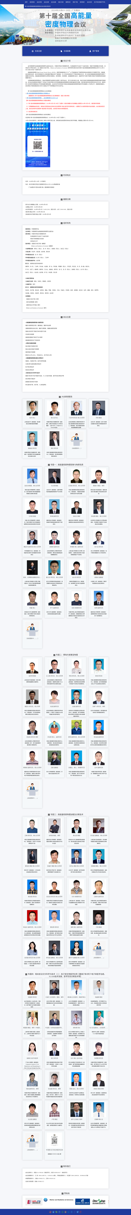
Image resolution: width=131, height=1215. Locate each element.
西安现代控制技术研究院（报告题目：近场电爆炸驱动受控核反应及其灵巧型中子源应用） (77, 1125)
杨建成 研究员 (32, 448)
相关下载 (75, 2)
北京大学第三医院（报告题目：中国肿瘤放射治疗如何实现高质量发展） (54, 1003)
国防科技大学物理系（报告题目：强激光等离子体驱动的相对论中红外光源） (54, 841)
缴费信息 (68, 2)
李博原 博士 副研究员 (76, 547)
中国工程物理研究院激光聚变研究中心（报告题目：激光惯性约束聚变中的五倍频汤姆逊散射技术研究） (98, 743)
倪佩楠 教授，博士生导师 (98, 866)
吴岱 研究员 (54, 1058)
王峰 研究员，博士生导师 (32, 835)
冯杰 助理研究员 (77, 896)
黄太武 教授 (76, 835)
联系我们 (82, 2)
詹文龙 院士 (54, 418)
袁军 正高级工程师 (76, 1119)
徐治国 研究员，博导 (54, 1089)
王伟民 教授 (32, 516)
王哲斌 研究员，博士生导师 (76, 486)
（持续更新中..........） (32, 638)
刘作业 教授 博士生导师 (76, 866)
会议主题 (46, 2)
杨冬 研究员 (54, 448)
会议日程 (39, 2)
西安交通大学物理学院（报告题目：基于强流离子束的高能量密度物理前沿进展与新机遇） (32, 491)
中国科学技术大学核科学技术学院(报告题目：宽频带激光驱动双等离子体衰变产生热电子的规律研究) (76, 681)
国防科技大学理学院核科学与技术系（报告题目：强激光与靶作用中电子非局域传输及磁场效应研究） (32, 773)
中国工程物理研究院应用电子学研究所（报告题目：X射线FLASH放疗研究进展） (54, 1064)
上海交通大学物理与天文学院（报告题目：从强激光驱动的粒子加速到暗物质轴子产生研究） (77, 552)
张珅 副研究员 (98, 608)
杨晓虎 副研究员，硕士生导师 (32, 767)
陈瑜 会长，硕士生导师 (77, 1089)
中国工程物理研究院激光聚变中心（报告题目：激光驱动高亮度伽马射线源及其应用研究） (54, 743)
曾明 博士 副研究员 (76, 927)
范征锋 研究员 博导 (32, 737)
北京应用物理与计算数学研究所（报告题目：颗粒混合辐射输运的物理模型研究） (54, 552)
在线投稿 (66, 51)
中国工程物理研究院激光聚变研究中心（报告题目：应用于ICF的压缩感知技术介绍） (32, 841)
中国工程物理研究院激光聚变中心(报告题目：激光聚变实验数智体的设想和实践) (76, 743)
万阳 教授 (99, 927)
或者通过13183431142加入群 (54, 1154)
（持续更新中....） (76, 448)
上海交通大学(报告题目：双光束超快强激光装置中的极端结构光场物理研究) (99, 841)
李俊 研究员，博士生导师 (76, 676)
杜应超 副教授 (32, 1119)
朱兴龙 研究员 (98, 547)
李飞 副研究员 (54, 608)
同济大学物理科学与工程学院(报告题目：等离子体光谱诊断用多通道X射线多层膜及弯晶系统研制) (54, 963)
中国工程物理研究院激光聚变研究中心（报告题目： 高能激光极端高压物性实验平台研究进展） (76, 491)
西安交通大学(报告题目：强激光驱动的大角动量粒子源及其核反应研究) (99, 491)
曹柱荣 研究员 (54, 927)
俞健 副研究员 (76, 706)
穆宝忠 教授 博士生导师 (32, 866)
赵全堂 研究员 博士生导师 (54, 896)
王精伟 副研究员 (99, 896)
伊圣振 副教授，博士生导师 (54, 958)
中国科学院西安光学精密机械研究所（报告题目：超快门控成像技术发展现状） (32, 902)
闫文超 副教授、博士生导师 (98, 835)
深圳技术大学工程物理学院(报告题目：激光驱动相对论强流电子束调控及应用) (76, 841)
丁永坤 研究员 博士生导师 (76, 418)
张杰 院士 (32, 418)
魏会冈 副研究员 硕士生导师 (32, 547)
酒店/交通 (60, 2)
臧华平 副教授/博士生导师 (76, 958)
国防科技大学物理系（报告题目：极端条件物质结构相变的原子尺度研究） (54, 522)
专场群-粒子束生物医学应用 (54, 1150)
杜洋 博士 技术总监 (76, 1058)
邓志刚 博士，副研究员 (54, 737)
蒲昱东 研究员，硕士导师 (32, 706)
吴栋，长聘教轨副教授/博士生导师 (33, 577)
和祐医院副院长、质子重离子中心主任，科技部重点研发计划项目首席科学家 (99, 1003)
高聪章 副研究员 (54, 547)
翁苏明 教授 (32, 676)
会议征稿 (53, 2)
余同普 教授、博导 (54, 835)
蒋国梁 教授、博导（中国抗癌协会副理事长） (37, 1028)
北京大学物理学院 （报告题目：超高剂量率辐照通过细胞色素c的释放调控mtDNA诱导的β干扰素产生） (99, 1125)
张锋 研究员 (98, 676)
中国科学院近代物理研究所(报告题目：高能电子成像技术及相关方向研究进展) (54, 902)
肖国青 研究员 (32, 997)
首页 (26, 2)
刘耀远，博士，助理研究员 (76, 767)
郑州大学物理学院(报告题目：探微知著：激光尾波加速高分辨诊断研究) (99, 933)
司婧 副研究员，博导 (32, 1089)
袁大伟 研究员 (76, 577)
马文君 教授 (54, 486)
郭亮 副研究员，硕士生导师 (76, 737)
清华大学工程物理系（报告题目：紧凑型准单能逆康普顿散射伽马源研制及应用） (32, 1125)
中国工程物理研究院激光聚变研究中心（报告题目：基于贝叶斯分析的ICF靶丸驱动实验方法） (77, 773)
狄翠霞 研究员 (98, 1058)
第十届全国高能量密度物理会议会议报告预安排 (37, 6)
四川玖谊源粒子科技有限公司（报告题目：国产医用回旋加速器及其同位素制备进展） (77, 1064)
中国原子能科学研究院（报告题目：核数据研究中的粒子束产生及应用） (99, 773)
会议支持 (89, 2)
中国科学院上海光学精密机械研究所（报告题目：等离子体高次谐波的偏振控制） (99, 902)
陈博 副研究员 (54, 516)
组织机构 (32, 2)
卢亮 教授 (54, 1119)
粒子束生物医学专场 (99, 2)
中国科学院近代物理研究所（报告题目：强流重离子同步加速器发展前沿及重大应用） (32, 454)
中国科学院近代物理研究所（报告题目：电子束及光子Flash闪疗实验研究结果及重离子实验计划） (99, 1064)
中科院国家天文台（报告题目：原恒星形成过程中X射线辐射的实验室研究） (32, 552)
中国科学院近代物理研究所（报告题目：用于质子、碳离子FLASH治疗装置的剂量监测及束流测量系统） (54, 1094)
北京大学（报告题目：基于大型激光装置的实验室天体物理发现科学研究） (99, 423)
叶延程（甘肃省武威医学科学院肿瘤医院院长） (59, 1028)
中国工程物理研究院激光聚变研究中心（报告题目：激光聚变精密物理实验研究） (54, 454)
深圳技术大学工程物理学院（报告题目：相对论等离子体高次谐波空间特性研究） (32, 613)
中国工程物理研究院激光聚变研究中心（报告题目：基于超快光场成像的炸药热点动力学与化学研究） (54, 933)
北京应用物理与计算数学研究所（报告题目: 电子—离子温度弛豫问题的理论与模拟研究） (32, 743)
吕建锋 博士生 (98, 1119)
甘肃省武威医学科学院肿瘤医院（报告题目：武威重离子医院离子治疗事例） (54, 1033)
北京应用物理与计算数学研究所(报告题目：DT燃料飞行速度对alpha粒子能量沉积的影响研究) (54, 712)
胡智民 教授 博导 (99, 1089)
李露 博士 (32, 608)
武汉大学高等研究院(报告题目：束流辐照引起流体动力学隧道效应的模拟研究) (54, 583)
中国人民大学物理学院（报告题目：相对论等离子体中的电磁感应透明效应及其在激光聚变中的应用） (32, 522)
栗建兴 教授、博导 (98, 486)
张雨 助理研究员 (77, 608)
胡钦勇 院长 (76, 1028)
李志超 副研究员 (99, 737)
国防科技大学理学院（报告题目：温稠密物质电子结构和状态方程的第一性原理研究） (99, 613)
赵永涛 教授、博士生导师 (32, 486)
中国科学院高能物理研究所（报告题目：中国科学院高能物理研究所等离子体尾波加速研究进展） (77, 933)
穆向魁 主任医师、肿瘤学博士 (77, 997)
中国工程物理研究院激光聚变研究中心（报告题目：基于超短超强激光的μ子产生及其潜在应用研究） (99, 681)
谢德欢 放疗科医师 (32, 1058)
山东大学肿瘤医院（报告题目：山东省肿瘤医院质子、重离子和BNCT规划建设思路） (76, 1003)
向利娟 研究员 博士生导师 (32, 958)
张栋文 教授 (76, 516)
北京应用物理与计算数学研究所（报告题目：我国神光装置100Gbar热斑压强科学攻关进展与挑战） (54, 681)
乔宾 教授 (99, 418)
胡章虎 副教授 (98, 577)
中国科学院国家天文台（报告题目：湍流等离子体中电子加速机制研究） (77, 583)
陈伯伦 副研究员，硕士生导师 (32, 927)
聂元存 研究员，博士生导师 (54, 577)
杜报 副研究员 (54, 706)
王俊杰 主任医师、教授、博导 (54, 997)
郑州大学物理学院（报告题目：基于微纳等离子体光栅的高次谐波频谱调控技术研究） (77, 963)
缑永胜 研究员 (32, 896)
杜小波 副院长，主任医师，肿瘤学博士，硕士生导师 (105, 1028)
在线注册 (38, 51)
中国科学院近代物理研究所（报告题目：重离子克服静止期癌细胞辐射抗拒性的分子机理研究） (32, 1094)
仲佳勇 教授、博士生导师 (98, 516)
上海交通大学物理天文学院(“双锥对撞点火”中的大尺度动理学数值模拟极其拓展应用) (32, 583)
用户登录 (95, 51)
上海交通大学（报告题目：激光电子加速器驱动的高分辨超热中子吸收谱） (77, 902)
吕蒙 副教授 (54, 767)
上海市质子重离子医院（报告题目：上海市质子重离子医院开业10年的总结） (32, 1033)
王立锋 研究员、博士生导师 (54, 676)
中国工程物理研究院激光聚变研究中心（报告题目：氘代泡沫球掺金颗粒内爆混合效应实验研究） (32, 712)
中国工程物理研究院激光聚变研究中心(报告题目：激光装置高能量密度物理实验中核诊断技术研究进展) (32, 933)
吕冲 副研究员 (98, 767)
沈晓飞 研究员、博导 (98, 706)
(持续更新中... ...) (32, 798)
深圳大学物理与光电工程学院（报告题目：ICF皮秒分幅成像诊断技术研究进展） (32, 963)
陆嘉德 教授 (98, 997)
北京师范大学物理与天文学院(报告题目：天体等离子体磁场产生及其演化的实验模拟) (99, 522)
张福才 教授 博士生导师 (54, 866)
